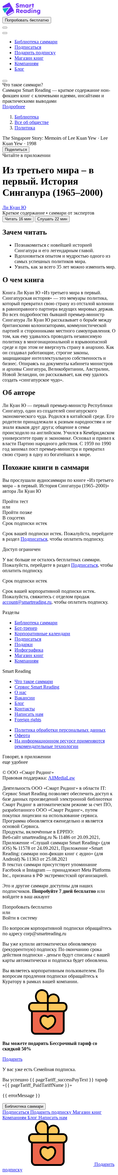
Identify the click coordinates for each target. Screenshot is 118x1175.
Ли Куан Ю (14, 207)
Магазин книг (29, 58)
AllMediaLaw (61, 777)
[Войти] (4, 27)
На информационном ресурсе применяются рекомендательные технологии (60, 743)
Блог (19, 69)
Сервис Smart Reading (37, 686)
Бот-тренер (26, 628)
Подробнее (13, 106)
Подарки (24, 644)
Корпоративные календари (42, 633)
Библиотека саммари (36, 41)
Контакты (25, 708)
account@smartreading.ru (26, 602)
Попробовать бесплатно (27, 20)
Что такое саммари (34, 681)
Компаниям (26, 63)
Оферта (22, 735)
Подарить (12, 1059)
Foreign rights (28, 719)
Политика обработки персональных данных (60, 730)
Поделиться (16, 149)
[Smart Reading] (21, 14)
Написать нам (29, 714)
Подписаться (28, 47)
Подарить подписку (35, 52)
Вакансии (25, 697)
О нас (20, 692)
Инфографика (29, 650)
